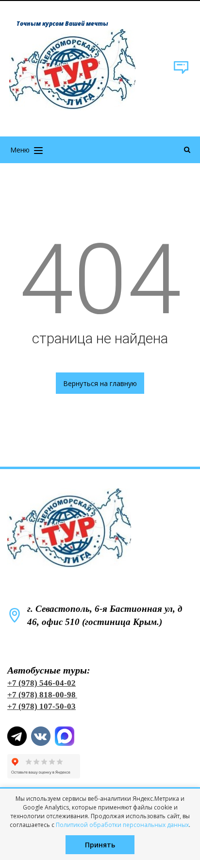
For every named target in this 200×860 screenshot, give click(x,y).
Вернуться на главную (100, 383)
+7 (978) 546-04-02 (41, 683)
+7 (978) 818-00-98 (41, 694)
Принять (100, 844)
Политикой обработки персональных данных (122, 825)
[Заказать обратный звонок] (181, 72)
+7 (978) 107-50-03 (41, 706)
